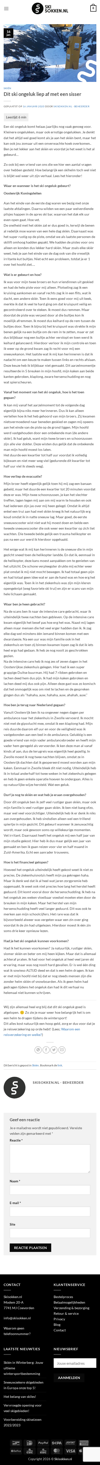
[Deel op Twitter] (54, 1050)
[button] (6, 8)
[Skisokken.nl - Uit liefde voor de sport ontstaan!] (50, 8)
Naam (15, 1181)
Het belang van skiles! (20, 1396)
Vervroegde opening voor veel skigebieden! (23, 1408)
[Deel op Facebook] (46, 1050)
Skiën (7, 88)
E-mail (15, 1203)
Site (12, 1224)
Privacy (59, 1319)
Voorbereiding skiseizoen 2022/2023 (23, 1422)
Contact (60, 1330)
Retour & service (66, 1313)
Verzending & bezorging (71, 1308)
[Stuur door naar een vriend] (62, 1050)
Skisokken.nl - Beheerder (71, 106)
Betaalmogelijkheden (69, 1302)
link (60, 1065)
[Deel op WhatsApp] (38, 1050)
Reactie (16, 1140)
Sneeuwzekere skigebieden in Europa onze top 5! (23, 1385)
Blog (57, 1324)
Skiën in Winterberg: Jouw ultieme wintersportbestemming (23, 1368)
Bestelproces (63, 1297)
